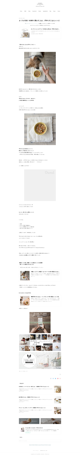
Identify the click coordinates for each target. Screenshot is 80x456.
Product (39, 11)
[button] (21, 11)
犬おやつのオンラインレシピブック (32, 23)
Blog (50, 11)
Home (21, 11)
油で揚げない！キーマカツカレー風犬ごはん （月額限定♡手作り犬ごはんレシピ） (34, 386)
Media (29, 11)
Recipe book (34, 11)
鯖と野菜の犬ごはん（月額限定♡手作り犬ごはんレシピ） (29, 397)
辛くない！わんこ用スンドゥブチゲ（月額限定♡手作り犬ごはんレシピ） (32, 407)
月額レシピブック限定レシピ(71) (23, 371)
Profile (25, 11)
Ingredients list (45, 11)
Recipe (54, 11)
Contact (59, 11)
